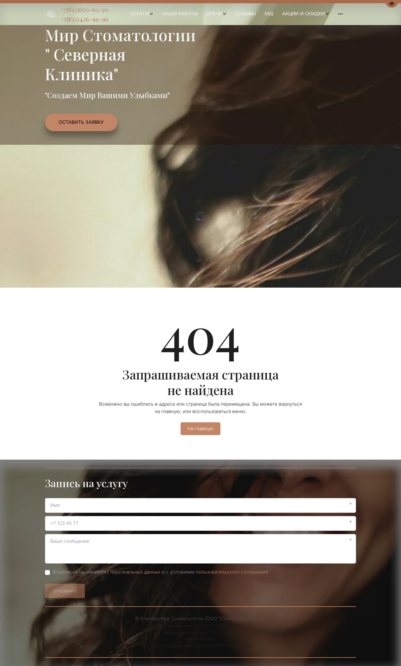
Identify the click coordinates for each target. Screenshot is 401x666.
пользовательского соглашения (232, 572)
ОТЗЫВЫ (245, 13)
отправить (64, 590)
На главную (200, 428)
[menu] (236, 14)
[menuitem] (142, 14)
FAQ (269, 13)
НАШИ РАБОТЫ (180, 13)
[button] (142, 14)
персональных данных (135, 572)
